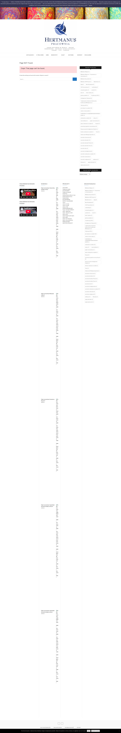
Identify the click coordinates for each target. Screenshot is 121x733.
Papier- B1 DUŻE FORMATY (68, 209)
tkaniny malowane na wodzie (87, 131)
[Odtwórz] (21, 197)
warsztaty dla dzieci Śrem (86, 145)
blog (82, 84)
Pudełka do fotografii (67, 192)
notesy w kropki (66, 205)
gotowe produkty (85, 95)
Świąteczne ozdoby (66, 189)
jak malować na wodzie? (86, 108)
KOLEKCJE (65, 193)
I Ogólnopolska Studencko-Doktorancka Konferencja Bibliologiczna (89, 101)
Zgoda (88, 730)
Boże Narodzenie (90, 84)
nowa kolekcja (84, 120)
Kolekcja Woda (66, 198)
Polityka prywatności (45, 727)
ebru (82, 92)
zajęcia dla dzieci (92, 162)
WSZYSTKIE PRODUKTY (68, 223)
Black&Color (97, 81)
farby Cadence (89, 92)
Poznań (97, 123)
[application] (28, 194)
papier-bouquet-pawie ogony (68, 215)
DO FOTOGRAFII (66, 190)
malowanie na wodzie (86, 118)
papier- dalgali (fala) (67, 211)
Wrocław (83, 162)
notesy (95, 118)
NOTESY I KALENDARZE (68, 201)
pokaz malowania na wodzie (87, 123)
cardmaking (95, 87)
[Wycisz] (32, 197)
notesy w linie (65, 206)
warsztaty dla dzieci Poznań (87, 142)
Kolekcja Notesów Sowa (67, 196)
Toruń (98, 131)
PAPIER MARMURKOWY (68, 208)
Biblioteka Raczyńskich (86, 78)
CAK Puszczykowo (85, 87)
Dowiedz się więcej (95, 730)
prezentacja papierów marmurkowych (89, 126)
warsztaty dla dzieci (85, 140)
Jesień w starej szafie (85, 110)
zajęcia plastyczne (85, 165)
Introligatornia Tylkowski (86, 98)
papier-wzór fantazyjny (67, 218)
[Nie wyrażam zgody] (119, 731)
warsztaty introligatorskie (86, 151)
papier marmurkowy (94, 120)
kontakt (79, 727)
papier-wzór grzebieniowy (68, 220)
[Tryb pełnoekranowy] (35, 197)
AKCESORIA (65, 187)
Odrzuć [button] (90, 5)
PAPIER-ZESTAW (66, 221)
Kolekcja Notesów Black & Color (69, 195)
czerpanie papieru (85, 90)
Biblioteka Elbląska (85, 71)
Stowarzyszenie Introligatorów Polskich (89, 129)
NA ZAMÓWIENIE (66, 199)
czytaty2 (93, 90)
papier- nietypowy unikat (68, 212)
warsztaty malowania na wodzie (88, 153)
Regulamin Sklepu (58, 727)
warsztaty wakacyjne (85, 156)
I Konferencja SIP (95, 95)
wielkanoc (95, 159)
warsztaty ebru (84, 148)
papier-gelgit (65, 217)
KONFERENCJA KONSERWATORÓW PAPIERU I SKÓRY (90, 114)
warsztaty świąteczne (86, 159)
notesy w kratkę (66, 204)
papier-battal (65, 214)
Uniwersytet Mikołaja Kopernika (88, 134)
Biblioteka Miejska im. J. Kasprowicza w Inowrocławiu (88, 75)
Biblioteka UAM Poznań (86, 81)
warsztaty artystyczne (86, 137)
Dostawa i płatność (69, 727)
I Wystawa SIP (84, 105)
